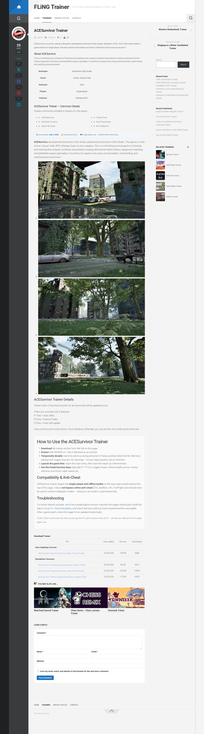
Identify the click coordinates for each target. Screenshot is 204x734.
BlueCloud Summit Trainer (46, 610)
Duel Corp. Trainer (169, 117)
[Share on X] (18, 67)
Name (40, 652)
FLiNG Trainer (51, 6)
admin (40, 37)
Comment (42, 633)
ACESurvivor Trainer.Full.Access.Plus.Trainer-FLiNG (61, 553)
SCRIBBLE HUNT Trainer (166, 86)
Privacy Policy (62, 18)
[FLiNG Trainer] (18, 7)
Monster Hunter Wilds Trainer (175, 130)
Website (40, 661)
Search (159, 60)
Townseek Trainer (116, 610)
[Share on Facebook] (18, 78)
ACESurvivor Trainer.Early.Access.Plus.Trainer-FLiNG (61, 565)
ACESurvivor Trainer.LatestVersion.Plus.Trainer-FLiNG (62, 577)
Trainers (47, 18)
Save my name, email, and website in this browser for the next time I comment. (74, 671)
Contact (76, 18)
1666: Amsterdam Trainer (167, 79)
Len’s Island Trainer (170, 135)
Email (95, 652)
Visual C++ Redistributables (57, 508)
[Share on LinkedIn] (18, 102)
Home (37, 18)
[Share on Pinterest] (18, 90)
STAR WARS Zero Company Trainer (171, 83)
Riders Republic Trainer (173, 111)
